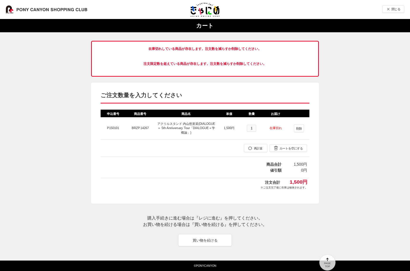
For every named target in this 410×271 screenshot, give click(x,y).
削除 (299, 128)
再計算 (258, 148)
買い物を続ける (205, 240)
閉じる (395, 9)
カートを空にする (291, 148)
